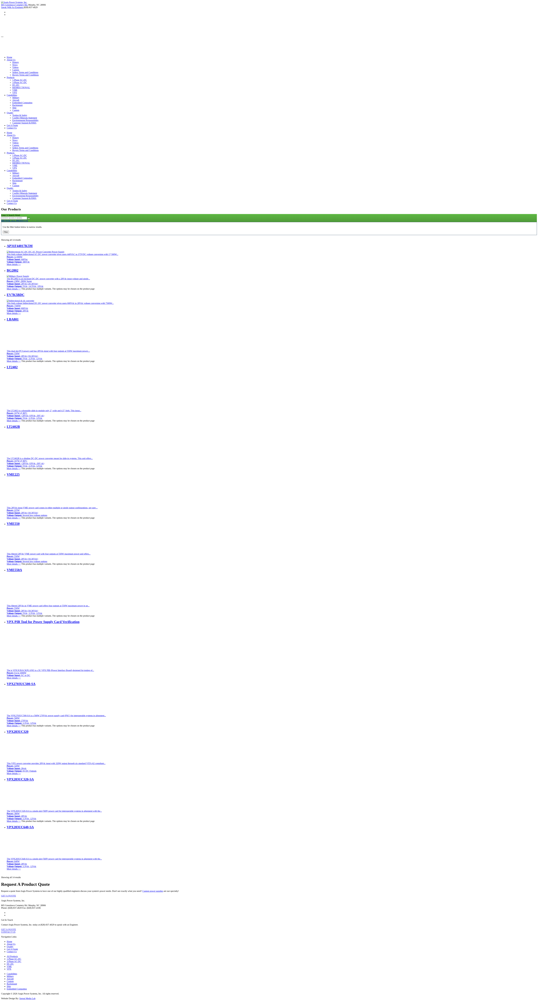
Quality (10, 113)
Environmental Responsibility (25, 120)
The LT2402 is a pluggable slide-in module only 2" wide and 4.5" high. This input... (44, 414)
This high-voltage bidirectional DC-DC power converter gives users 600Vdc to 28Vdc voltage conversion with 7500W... (60, 307)
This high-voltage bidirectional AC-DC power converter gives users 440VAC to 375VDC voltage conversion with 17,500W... (62, 258)
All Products (12, 956)
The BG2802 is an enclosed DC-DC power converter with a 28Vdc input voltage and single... (48, 282)
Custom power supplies (152, 891)
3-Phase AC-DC (19, 82)
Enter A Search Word (10, 215)
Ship (14, 108)
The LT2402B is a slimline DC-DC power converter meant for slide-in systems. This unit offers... (50, 462)
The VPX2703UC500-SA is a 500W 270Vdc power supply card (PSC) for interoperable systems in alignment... (56, 719)
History (15, 62)
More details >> (14, 264)
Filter (6, 232)
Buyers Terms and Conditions (25, 75)
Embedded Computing (22, 102)
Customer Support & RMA (24, 123)
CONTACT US (8, 932)
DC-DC (15, 85)
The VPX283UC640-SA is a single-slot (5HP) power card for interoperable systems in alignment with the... (54, 863)
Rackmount (17, 105)
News (15, 65)
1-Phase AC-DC (19, 80)
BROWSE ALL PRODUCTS (14, 220)
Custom (15, 110)
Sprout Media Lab (27, 998)
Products (10, 77)
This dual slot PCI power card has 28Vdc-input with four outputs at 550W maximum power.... (48, 355)
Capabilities (12, 95)
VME (14, 90)
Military (15, 97)
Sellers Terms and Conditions (25, 72)
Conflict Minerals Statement (24, 118)
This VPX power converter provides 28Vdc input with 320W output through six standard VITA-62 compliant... (56, 767)
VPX (14, 92)
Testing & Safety (19, 115)
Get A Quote (12, 125)
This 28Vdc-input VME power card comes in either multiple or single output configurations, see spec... (52, 511)
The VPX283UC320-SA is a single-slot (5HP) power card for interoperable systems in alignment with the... (54, 815)
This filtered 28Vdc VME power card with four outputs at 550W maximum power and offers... (49, 558)
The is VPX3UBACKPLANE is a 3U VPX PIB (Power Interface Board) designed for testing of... (50, 673)
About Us (11, 60)
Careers (15, 70)
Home (9, 57)
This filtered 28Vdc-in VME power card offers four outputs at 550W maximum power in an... (48, 609)
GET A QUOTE (8, 896)
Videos (15, 67)
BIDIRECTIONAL (21, 87)
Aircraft (15, 100)
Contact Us (12, 128)
